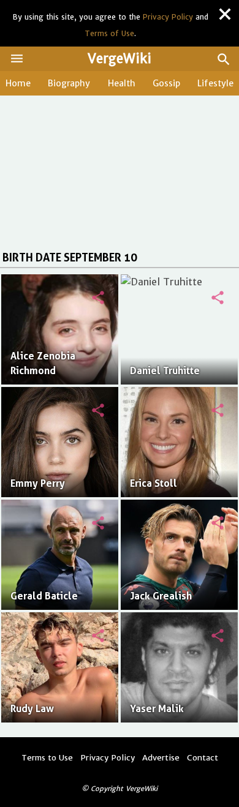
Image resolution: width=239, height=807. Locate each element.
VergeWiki (119, 58)
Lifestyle (215, 83)
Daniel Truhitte (165, 371)
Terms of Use (109, 33)
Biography (69, 83)
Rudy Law (32, 709)
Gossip (166, 83)
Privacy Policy (168, 16)
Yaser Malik (157, 709)
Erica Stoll (153, 483)
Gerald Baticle (44, 596)
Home (18, 83)
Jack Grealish (161, 596)
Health (121, 83)
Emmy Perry (37, 483)
